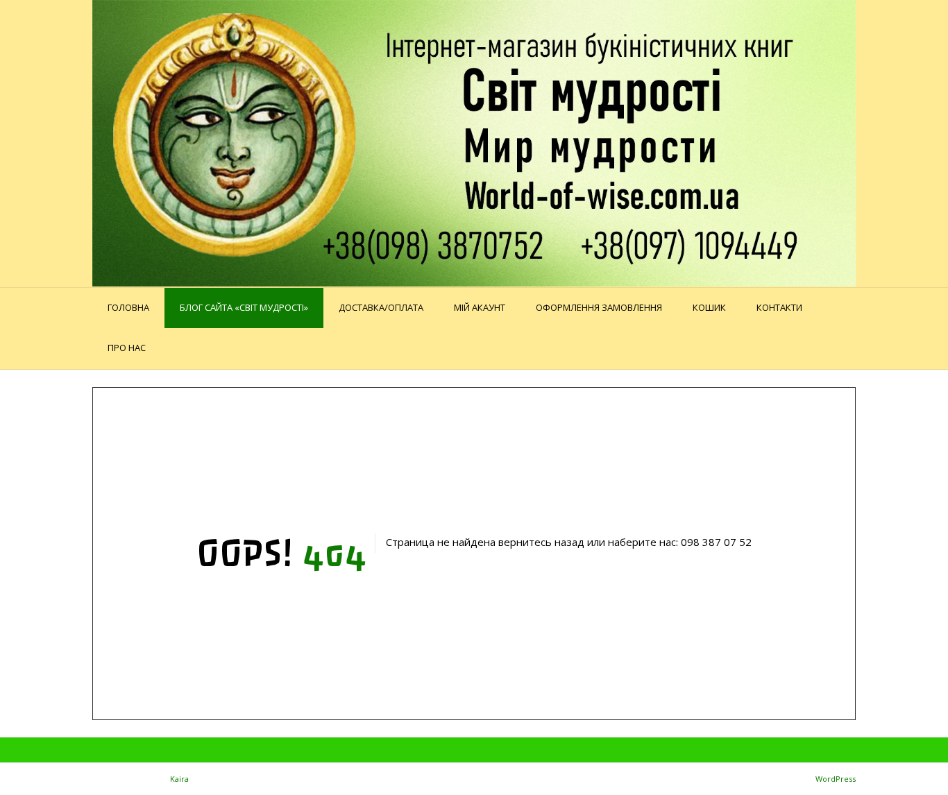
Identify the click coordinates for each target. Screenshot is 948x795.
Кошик (709, 307)
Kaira (179, 778)
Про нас (127, 347)
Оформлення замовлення (599, 307)
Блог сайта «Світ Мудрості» (244, 307)
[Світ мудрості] (474, 143)
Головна (128, 307)
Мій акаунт (479, 307)
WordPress (835, 778)
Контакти (779, 307)
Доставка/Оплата (381, 307)
